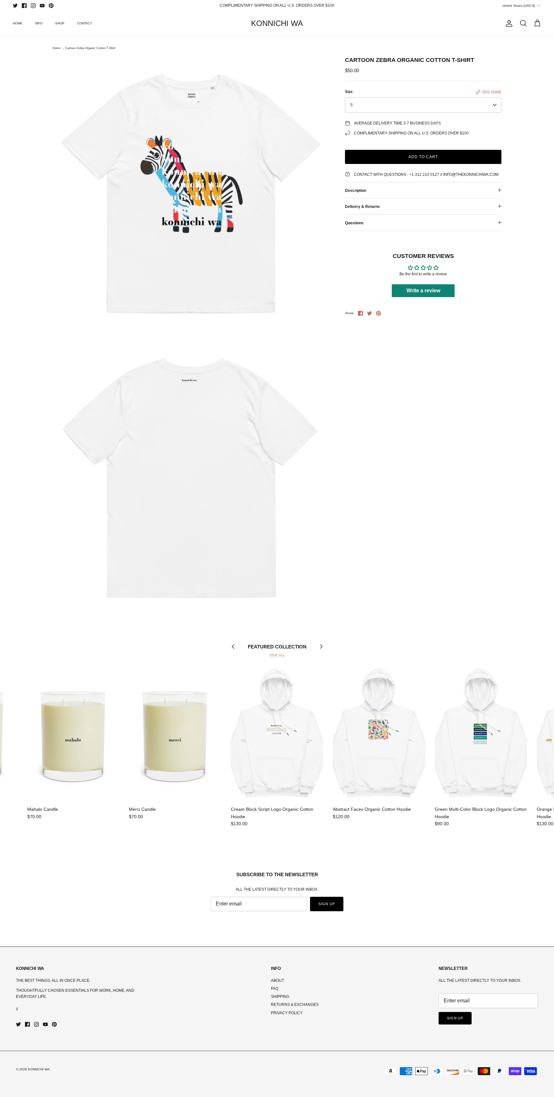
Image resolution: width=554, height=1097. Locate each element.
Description (355, 190)
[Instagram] (33, 5)
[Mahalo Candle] (73, 734)
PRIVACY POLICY (287, 1013)
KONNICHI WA (39, 1069)
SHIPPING (280, 996)
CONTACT (84, 23)
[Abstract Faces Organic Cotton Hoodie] (379, 734)
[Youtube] (42, 5)
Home (57, 48)
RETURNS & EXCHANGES (295, 1004)
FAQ (274, 988)
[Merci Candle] (175, 734)
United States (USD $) (518, 5)
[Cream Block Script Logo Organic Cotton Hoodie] (277, 734)
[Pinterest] (51, 5)
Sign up (326, 904)
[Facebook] (24, 5)
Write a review (423, 290)
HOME (17, 23)
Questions (354, 223)
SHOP (59, 23)
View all (277, 655)
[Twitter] (15, 5)
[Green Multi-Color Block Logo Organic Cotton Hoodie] (481, 734)
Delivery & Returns (362, 206)
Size (349, 92)
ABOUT (277, 980)
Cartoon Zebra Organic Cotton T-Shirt (90, 48)
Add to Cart (423, 157)
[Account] (508, 23)
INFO (39, 23)
